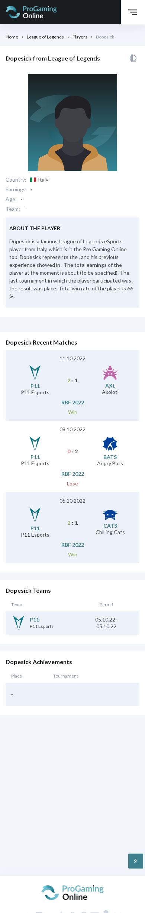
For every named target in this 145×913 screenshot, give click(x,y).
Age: (11, 199)
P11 (35, 386)
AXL (110, 386)
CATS (110, 526)
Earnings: (16, 189)
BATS (110, 457)
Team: (13, 209)
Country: (16, 180)
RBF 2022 (72, 402)
